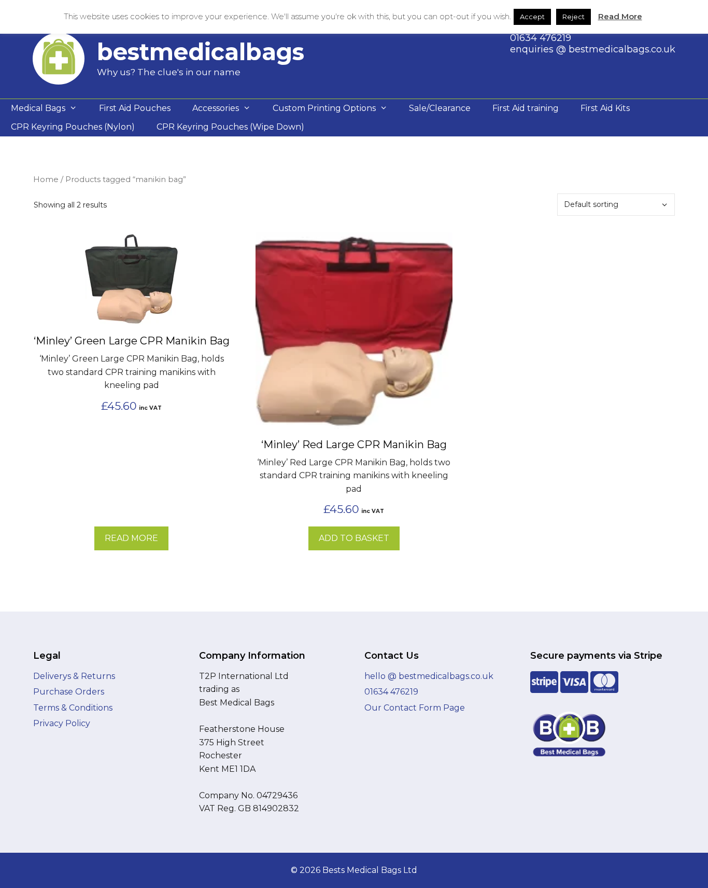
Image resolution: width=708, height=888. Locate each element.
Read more (131, 538)
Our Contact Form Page (414, 708)
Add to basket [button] (354, 538)
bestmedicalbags (200, 51)
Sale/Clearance (440, 108)
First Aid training (525, 108)
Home (46, 179)
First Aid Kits (605, 108)
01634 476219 (540, 38)
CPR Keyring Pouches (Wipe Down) (230, 127)
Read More (620, 16)
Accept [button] (532, 16)
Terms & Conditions (72, 708)
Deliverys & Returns (74, 676)
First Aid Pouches (135, 108)
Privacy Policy (61, 723)
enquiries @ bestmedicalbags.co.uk (592, 49)
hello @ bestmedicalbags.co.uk (428, 676)
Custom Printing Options (324, 108)
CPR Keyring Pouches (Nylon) (73, 127)
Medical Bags (38, 108)
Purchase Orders (68, 692)
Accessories (215, 108)
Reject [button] (573, 16)
